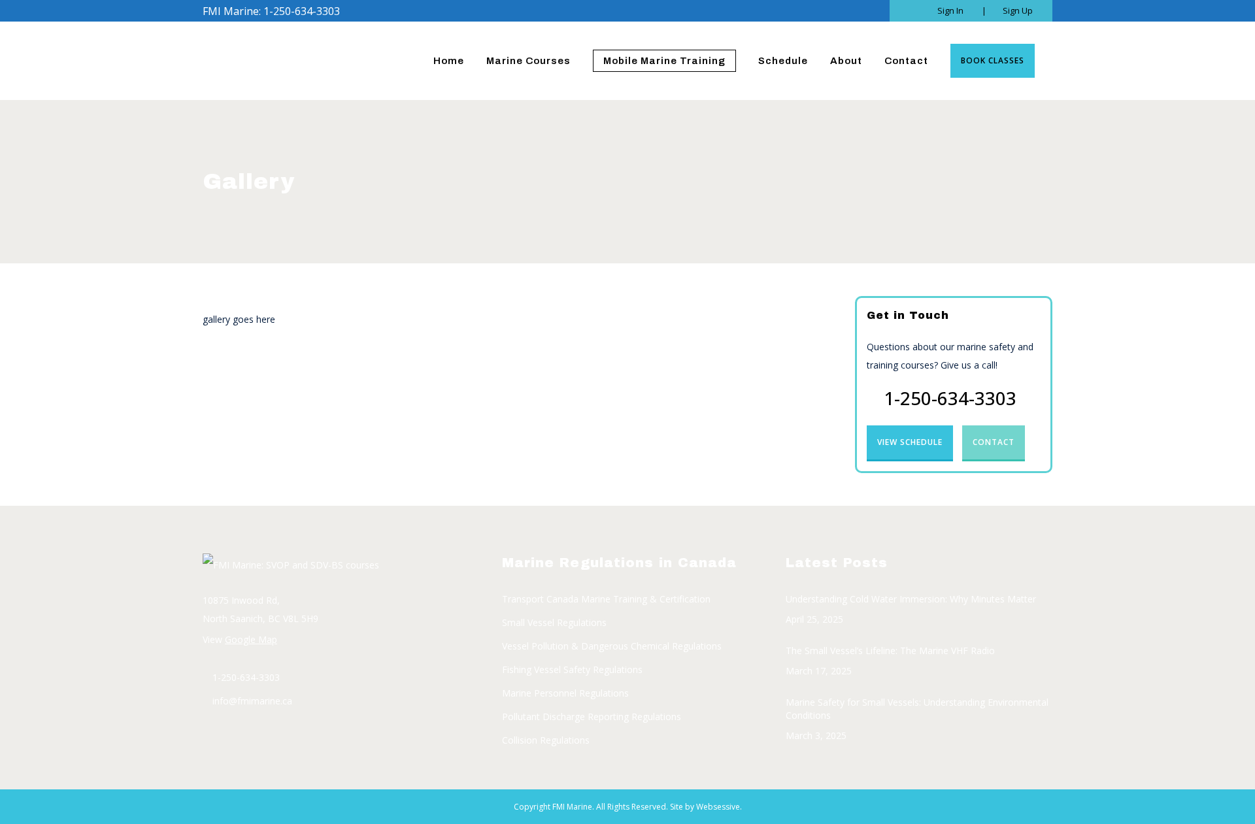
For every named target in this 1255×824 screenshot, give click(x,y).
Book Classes (992, 60)
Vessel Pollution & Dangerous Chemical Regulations (612, 646)
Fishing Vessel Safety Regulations (572, 669)
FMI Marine (572, 806)
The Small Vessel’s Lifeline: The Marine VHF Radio (890, 650)
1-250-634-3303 (950, 398)
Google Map (251, 639)
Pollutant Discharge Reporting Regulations (591, 716)
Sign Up (1018, 10)
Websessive (718, 806)
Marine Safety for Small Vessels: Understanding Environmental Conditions (917, 708)
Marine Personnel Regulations (565, 693)
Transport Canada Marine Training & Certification (606, 599)
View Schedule (910, 442)
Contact (993, 442)
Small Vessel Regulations (554, 622)
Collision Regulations (546, 740)
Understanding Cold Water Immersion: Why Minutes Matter (911, 599)
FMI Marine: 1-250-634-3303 (271, 11)
